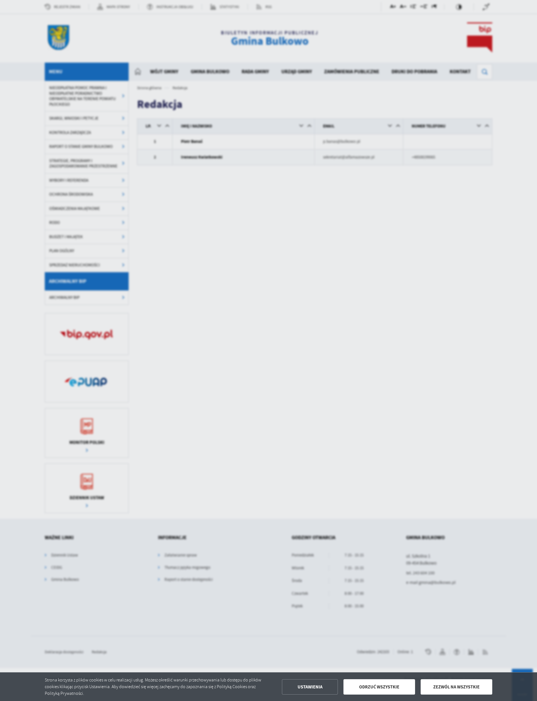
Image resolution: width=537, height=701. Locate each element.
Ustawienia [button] (310, 687)
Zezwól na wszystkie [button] (456, 687)
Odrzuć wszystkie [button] (379, 687)
